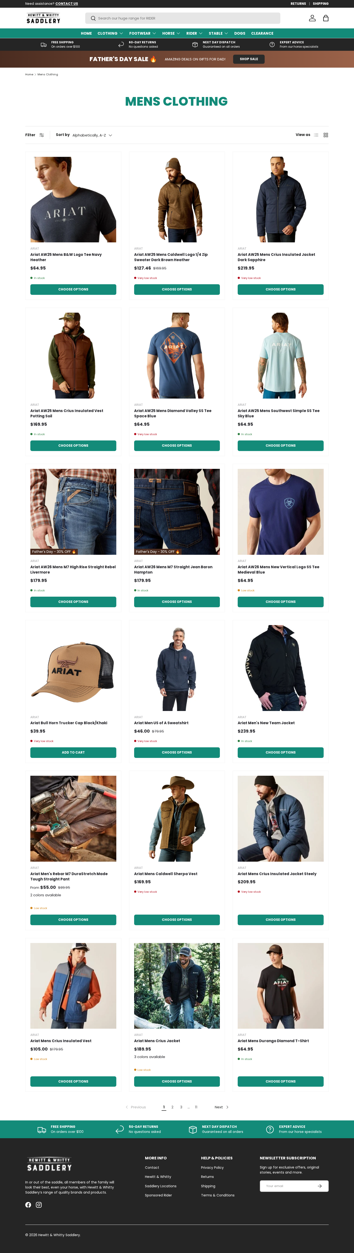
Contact (152, 1167)
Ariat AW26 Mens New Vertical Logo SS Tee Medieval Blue (278, 569)
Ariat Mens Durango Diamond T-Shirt (273, 1040)
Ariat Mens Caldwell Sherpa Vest (165, 873)
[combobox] (182, 18)
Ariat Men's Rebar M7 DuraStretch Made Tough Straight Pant (69, 876)
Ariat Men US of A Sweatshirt (161, 722)
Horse (168, 33)
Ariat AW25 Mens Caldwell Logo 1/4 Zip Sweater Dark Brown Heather (171, 257)
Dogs (239, 33)
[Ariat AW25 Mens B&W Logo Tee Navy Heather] (73, 200)
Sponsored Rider (158, 1195)
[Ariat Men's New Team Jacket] (281, 668)
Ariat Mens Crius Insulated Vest (61, 1040)
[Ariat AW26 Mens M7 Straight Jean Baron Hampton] (177, 512)
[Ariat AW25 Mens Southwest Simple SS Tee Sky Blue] (281, 356)
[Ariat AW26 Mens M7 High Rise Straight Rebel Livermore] (73, 512)
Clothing (108, 33)
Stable (216, 33)
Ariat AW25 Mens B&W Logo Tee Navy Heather (66, 257)
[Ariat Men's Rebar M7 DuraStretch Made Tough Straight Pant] (73, 819)
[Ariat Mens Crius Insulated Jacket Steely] (281, 819)
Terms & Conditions (218, 1195)
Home (86, 33)
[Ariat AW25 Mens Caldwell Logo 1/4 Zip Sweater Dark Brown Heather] (177, 200)
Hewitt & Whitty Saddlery (59, 1235)
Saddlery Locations (161, 1186)
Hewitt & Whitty (158, 1176)
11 (196, 1107)
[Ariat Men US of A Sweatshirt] (177, 668)
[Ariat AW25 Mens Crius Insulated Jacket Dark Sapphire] (281, 200)
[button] (326, 18)
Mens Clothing (48, 74)
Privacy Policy (212, 1167)
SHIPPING (321, 3)
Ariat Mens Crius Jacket (157, 1040)
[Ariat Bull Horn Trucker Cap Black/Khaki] (73, 668)
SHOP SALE (249, 59)
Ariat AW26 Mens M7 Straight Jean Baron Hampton (173, 569)
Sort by (63, 134)
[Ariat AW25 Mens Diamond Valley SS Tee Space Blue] (177, 356)
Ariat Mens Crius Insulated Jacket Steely (277, 873)
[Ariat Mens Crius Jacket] (177, 986)
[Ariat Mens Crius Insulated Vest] (73, 986)
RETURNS (298, 3)
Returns (207, 1176)
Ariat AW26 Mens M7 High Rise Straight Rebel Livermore (73, 569)
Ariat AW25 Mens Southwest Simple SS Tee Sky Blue (279, 413)
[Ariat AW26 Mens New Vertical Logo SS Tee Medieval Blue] (281, 512)
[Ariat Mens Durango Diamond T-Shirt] (281, 986)
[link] (135, 1107)
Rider (191, 33)
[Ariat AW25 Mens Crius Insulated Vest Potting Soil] (73, 356)
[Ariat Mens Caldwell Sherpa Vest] (177, 819)
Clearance (262, 33)
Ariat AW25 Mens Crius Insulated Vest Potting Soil (66, 413)
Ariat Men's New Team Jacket (266, 722)
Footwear (140, 33)
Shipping (208, 1186)
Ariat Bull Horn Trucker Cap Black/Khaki (68, 722)
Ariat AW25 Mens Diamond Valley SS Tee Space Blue (172, 413)
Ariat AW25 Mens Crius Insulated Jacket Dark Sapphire (276, 257)
